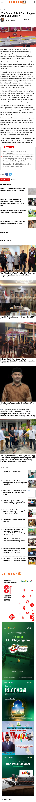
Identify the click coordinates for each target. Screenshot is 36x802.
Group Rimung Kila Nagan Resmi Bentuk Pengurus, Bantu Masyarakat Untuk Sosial (14, 550)
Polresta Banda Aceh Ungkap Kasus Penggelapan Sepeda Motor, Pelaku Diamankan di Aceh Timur (17, 361)
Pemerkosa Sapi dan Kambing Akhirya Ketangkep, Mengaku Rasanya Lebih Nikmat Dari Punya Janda (12, 202)
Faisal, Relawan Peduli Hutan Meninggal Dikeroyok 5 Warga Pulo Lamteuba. (15, 482)
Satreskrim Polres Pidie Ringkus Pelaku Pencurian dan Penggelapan (17, 165)
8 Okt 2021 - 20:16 (9, 20)
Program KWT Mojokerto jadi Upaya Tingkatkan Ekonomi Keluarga (13, 211)
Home (1, 9)
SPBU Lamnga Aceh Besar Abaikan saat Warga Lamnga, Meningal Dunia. (14, 492)
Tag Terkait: (5, 180)
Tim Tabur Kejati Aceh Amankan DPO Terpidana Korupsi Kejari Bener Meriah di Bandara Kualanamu (17, 275)
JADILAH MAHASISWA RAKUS (12, 471)
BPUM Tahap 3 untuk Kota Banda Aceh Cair (14, 520)
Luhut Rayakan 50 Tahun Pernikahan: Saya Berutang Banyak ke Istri (13, 222)
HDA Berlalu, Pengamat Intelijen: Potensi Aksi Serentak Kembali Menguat (17, 404)
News (5, 9)
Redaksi (4, 799)
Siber (10, 799)
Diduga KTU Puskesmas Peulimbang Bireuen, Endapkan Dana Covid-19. (13, 189)
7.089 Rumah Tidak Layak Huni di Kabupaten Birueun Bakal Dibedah (14, 559)
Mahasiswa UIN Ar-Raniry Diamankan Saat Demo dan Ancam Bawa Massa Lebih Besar (15, 502)
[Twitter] (10, 174)
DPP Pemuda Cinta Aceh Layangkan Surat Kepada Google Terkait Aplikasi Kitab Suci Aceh (15, 511)
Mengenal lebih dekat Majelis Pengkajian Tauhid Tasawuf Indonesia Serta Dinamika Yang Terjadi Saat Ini (14, 532)
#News (13, 180)
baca (27, 19)
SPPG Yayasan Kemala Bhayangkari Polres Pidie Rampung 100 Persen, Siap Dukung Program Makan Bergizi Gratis (18, 159)
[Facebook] (6, 174)
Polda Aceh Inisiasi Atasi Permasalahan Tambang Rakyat (14, 540)
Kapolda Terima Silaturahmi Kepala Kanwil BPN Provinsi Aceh (17, 318)
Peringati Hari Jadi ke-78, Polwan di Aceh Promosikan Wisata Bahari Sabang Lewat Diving (17, 415)
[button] (34, 1)
